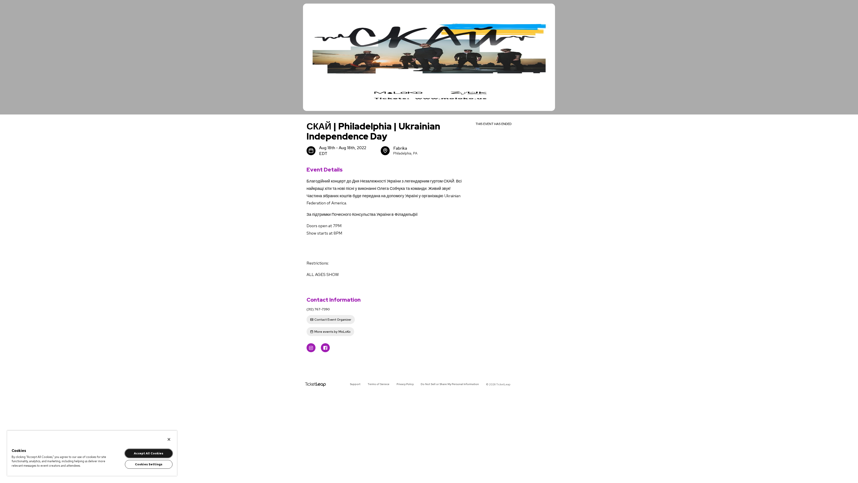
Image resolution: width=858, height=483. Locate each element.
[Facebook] (325, 347)
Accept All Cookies (148, 453)
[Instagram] (311, 347)
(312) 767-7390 (318, 309)
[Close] (169, 439)
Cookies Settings (148, 464)
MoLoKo (332, 332)
